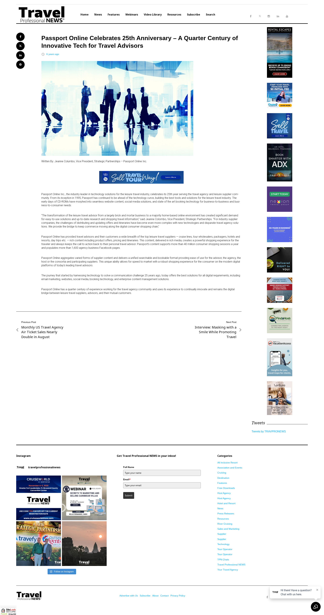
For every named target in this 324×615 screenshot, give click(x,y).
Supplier (221, 534)
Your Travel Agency (227, 569)
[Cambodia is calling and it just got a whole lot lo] (84, 543)
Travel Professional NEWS (231, 564)
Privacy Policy (177, 595)
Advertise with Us (128, 595)
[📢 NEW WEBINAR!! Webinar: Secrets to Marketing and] (84, 498)
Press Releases (225, 513)
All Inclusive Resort (227, 462)
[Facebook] (267, 597)
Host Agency (224, 493)
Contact (164, 595)
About (155, 595)
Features (114, 14)
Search (210, 14)
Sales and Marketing (228, 528)
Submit (128, 495)
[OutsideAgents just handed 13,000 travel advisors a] (38, 543)
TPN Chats (223, 559)
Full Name (128, 467)
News (98, 14)
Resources (174, 14)
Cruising (221, 472)
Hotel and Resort (226, 503)
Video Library (153, 14)
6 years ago (52, 54)
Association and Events (229, 467)
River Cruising (224, 523)
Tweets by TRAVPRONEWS (269, 431)
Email (127, 479)
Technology (223, 544)
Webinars (131, 14)
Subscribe (193, 14)
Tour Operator (224, 549)
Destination (223, 478)
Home (84, 14)
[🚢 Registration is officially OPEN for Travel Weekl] (38, 498)
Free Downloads (226, 488)
